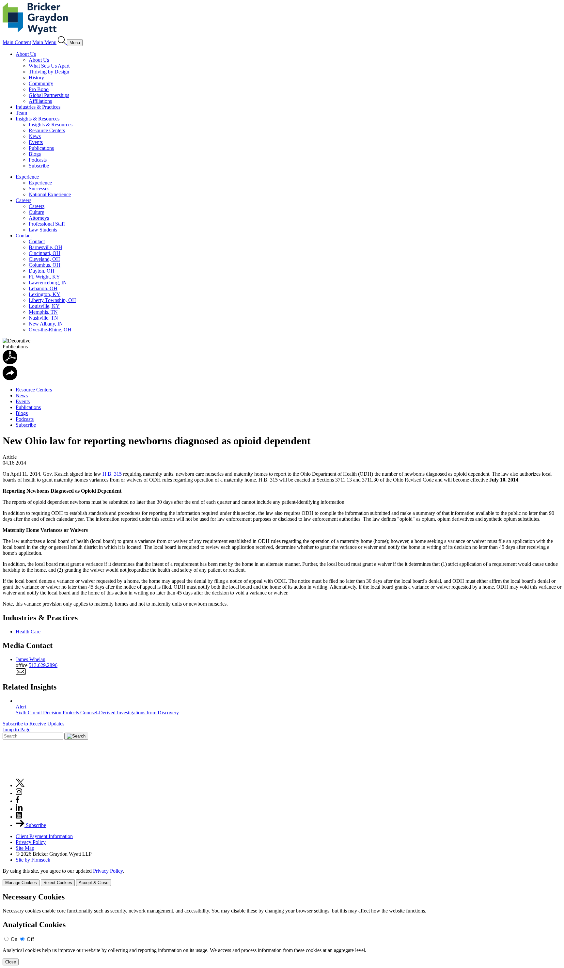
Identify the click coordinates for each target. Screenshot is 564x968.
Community (41, 83)
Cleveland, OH (44, 259)
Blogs (35, 154)
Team (21, 113)
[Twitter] (20, 785)
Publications (41, 148)
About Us (26, 54)
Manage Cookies (21, 882)
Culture (36, 212)
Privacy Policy (31, 842)
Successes (39, 188)
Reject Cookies (57, 882)
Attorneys (39, 218)
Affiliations (40, 101)
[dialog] (282, 877)
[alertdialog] (282, 929)
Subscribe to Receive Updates (33, 723)
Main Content (17, 42)
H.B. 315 (112, 474)
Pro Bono (39, 89)
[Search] (62, 42)
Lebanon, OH (43, 288)
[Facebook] (17, 801)
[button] (10, 378)
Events (36, 142)
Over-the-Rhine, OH (50, 329)
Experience (27, 177)
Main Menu (44, 42)
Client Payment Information (44, 836)
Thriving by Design (49, 71)
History (36, 77)
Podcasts (38, 160)
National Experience (50, 194)
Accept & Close (93, 882)
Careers (23, 200)
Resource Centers (47, 130)
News (35, 136)
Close (10, 962)
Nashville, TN (43, 318)
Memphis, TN (43, 312)
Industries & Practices (38, 107)
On (14, 939)
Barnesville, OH (45, 247)
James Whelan (30, 659)
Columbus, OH (44, 265)
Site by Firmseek (33, 860)
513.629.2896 (43, 665)
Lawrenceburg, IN (48, 282)
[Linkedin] (19, 809)
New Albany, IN (46, 323)
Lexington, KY (44, 294)
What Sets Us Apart (49, 66)
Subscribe (39, 165)
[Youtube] (19, 816)
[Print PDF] (10, 362)
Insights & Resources (37, 118)
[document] (282, 929)
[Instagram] (19, 793)
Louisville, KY (44, 306)
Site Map (25, 848)
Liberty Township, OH (52, 300)
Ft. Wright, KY (44, 276)
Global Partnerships (49, 95)
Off (30, 939)
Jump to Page (16, 729)
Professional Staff (47, 224)
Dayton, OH (42, 271)
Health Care (28, 631)
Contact (24, 235)
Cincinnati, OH (44, 253)
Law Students (43, 229)
